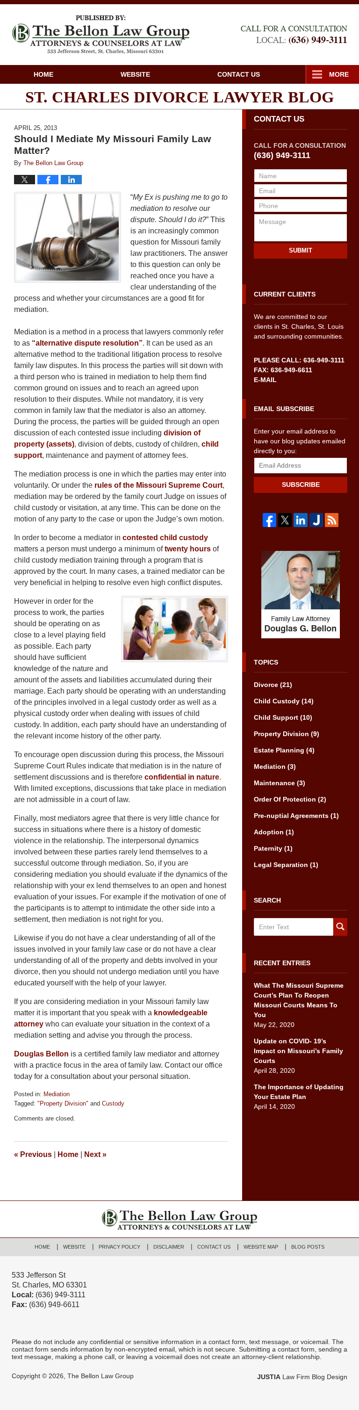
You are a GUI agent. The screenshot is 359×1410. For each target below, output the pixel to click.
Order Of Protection (290, 799)
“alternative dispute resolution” (87, 343)
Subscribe (301, 484)
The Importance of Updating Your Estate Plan (299, 1091)
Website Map (261, 1247)
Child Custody (284, 701)
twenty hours (189, 549)
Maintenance (279, 783)
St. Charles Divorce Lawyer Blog (100, 34)
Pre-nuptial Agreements (296, 815)
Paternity (273, 848)
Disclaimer (168, 1247)
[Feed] (331, 520)
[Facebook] (269, 520)
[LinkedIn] (300, 520)
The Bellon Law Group (100, 1376)
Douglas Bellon (42, 1054)
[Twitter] (285, 520)
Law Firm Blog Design (302, 1377)
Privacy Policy (119, 1247)
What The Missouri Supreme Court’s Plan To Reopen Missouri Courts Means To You (299, 1000)
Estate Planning (284, 750)
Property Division (286, 734)
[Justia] (316, 520)
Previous (33, 1154)
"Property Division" (62, 1103)
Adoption (274, 832)
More (339, 74)
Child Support (283, 717)
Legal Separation (286, 864)
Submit (300, 250)
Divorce (273, 684)
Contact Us (238, 74)
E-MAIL (265, 379)
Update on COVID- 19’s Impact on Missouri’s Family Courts (298, 1050)
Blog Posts (307, 1247)
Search (340, 927)
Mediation (56, 1094)
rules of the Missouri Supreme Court (158, 485)
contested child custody (165, 538)
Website (135, 74)
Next (95, 1154)
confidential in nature (181, 777)
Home (43, 74)
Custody (113, 1103)
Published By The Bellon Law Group (294, 35)
